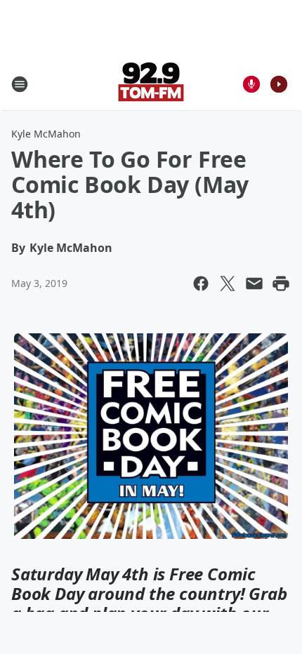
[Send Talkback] (251, 84)
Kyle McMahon (46, 133)
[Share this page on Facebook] (201, 283)
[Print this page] (281, 283)
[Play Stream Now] (278, 84)
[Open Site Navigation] (19, 84)
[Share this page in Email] (254, 283)
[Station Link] (151, 84)
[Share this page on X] (227, 283)
